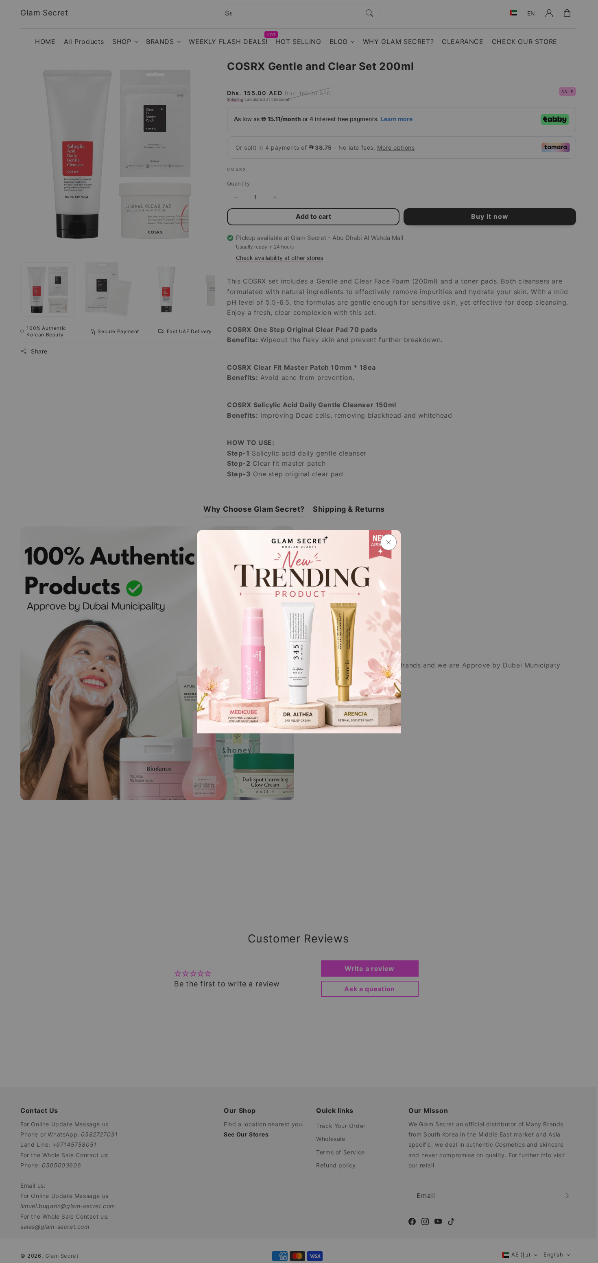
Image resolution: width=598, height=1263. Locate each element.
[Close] (388, 542)
